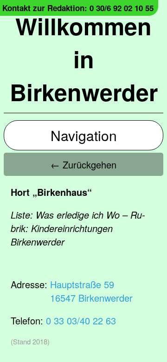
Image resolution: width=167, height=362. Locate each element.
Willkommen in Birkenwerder (84, 58)
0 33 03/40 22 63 (81, 320)
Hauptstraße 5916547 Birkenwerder (91, 291)
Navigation (84, 135)
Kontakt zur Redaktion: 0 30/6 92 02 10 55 (78, 7)
